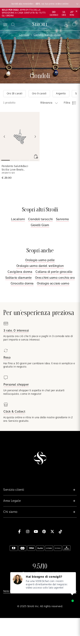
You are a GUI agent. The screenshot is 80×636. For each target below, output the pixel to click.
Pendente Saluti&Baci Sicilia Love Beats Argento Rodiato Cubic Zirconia (15, 168)
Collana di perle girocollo (53, 271)
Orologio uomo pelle (40, 260)
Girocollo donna (22, 283)
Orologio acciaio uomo (53, 283)
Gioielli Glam (40, 225)
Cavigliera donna (20, 271)
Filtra (67, 102)
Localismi (18, 219)
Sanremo (62, 219)
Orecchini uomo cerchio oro (55, 277)
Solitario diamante (18, 277)
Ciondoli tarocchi (40, 219)
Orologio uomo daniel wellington (40, 265)
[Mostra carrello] (74, 24)
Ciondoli (24, 34)
